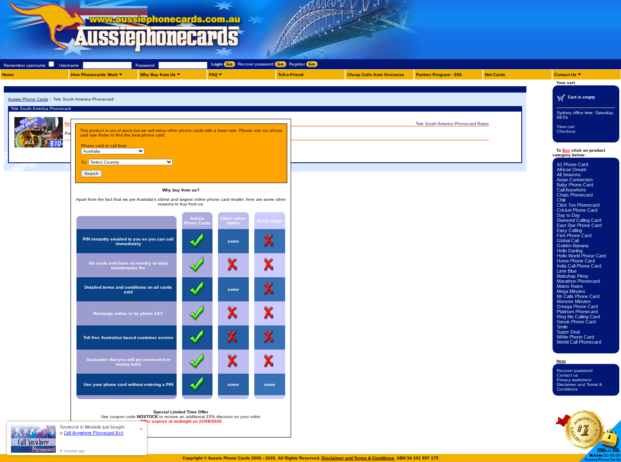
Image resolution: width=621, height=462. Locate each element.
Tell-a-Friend (290, 74)
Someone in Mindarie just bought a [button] (92, 430)
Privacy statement (574, 379)
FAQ (213, 74)
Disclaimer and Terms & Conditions (357, 458)
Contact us (567, 375)
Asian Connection (575, 179)
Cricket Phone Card (577, 210)
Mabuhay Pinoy (572, 276)
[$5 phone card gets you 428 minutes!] (148, 57)
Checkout (566, 131)
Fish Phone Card (574, 235)
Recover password (575, 370)
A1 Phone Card (572, 164)
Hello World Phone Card (581, 255)
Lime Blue (567, 270)
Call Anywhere (571, 189)
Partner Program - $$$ (439, 74)
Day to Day (568, 215)
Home (8, 74)
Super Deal (568, 331)
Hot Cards (495, 74)
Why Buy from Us (158, 74)
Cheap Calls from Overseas (375, 74)
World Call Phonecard (579, 341)
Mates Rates (570, 286)
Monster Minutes (574, 301)
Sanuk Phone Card (576, 321)
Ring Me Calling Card (578, 316)
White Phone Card (575, 336)
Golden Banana (572, 245)
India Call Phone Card (579, 265)
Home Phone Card (576, 260)
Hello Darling (570, 250)
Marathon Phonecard (578, 281)
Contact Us (565, 74)
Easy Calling (569, 230)
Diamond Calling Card (579, 220)
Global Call (568, 240)
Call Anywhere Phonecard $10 (93, 433)
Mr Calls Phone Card (578, 296)
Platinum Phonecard (577, 311)
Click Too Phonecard (578, 205)
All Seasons (569, 174)
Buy (566, 150)
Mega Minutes (571, 291)
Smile (562, 326)
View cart (566, 126)
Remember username (25, 65)
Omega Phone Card (577, 306)
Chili (561, 199)
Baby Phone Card (575, 184)
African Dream (571, 169)
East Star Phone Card (579, 225)
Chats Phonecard (575, 194)
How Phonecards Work (94, 74)
